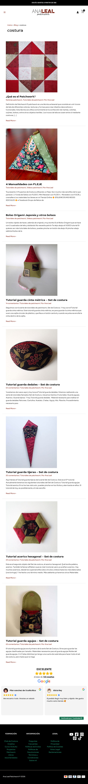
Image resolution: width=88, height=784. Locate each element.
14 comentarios (12, 303)
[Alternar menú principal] (4, 12)
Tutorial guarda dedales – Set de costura (33, 384)
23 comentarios (12, 560)
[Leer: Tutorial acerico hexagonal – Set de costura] (31, 527)
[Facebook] (77, 734)
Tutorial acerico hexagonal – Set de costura (35, 556)
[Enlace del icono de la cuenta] (78, 12)
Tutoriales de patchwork (33, 100)
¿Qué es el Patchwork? (21, 96)
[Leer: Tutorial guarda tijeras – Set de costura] (31, 442)
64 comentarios (12, 388)
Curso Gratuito (11, 747)
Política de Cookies (55, 747)
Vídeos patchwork (34, 188)
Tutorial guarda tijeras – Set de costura (32, 472)
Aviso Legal (55, 749)
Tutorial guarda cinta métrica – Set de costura (36, 300)
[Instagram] (82, 734)
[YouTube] (71, 734)
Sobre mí (33, 760)
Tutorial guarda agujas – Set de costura (32, 641)
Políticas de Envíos (33, 747)
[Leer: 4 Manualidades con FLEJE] (31, 154)
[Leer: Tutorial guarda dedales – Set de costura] (31, 355)
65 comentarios (12, 644)
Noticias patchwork (14, 100)
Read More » (11, 120)
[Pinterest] (75, 738)
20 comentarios (12, 475)
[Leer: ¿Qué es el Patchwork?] (31, 67)
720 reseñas (48, 677)
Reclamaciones (55, 752)
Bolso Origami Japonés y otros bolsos (31, 215)
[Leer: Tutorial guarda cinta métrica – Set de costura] (31, 270)
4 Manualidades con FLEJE (24, 184)
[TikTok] (80, 738)
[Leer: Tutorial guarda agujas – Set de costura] (31, 611)
